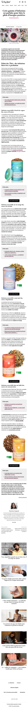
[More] (18, 21)
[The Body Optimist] (6, 2)
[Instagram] (23, 2)
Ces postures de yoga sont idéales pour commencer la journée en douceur (14, 624)
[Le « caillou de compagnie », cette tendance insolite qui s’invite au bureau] (14, 659)
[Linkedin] (13, 522)
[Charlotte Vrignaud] (14, 506)
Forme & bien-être (14, 18)
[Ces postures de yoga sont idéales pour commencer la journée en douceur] (14, 615)
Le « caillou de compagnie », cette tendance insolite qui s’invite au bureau (14, 668)
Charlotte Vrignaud (10, 26)
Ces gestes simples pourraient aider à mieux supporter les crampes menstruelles (14, 579)
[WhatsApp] (15, 21)
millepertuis (22, 306)
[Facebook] (20, 2)
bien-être (23, 56)
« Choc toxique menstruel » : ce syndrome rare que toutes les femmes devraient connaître (14, 602)
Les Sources (16, 71)
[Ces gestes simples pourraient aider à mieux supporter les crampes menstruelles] (14, 570)
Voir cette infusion (14, 200)
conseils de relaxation (17, 150)
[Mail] (14, 522)
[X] (12, 21)
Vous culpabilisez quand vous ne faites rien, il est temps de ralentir (14, 557)
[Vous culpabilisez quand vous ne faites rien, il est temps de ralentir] (14, 549)
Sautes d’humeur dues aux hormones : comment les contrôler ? (21, 530)
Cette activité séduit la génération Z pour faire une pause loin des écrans (14, 646)
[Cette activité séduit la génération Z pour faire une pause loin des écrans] (14, 637)
